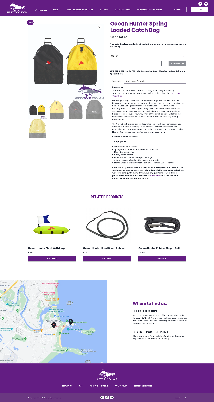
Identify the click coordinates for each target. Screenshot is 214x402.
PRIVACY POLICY (121, 386)
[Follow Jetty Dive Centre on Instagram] (102, 398)
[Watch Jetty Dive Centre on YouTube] (112, 398)
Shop (200, 9)
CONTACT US (67, 386)
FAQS (80, 386)
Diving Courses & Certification (80, 10)
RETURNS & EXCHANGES (143, 386)
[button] (99, 27)
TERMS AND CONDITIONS (99, 386)
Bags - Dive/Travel (161, 71)
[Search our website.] (206, 4)
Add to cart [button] (52, 258)
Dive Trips (104, 10)
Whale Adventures (123, 10)
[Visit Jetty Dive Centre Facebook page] (107, 398)
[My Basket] (200, 4)
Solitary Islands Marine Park (149, 10)
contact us (155, 175)
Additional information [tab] (136, 81)
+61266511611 (42, 10)
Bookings (178, 9)
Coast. (183, 398)
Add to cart (177, 63)
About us (57, 10)
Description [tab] (117, 81)
